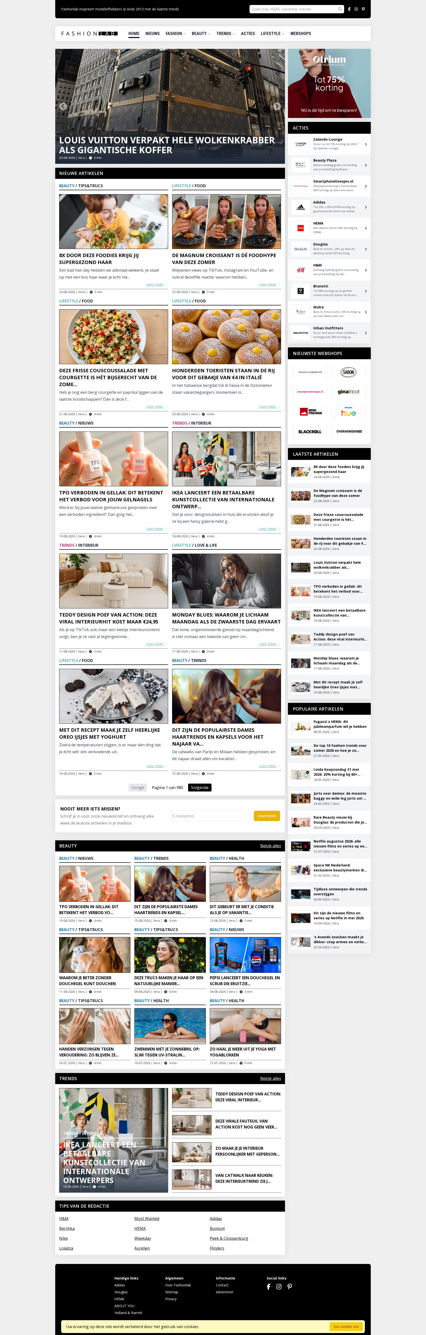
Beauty (200, 33)
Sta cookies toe (346, 1326)
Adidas (216, 1218)
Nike (63, 1238)
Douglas (121, 1292)
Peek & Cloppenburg (229, 1238)
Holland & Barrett (128, 1312)
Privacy (171, 1299)
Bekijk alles (270, 845)
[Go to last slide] (63, 106)
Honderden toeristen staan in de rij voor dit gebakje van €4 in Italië (223, 374)
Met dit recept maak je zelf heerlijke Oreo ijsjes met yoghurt (109, 733)
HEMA (140, 1228)
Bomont (217, 1228)
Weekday (142, 1238)
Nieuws (152, 33)
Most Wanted (146, 1218)
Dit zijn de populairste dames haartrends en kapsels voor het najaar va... (218, 737)
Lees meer (155, 284)
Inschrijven (267, 815)
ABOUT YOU (124, 1305)
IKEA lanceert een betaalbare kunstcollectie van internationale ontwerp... (223, 499)
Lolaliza (66, 1248)
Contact (222, 1285)
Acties (248, 33)
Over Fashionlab (178, 1285)
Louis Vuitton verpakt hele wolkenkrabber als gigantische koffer (167, 145)
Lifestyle (271, 33)
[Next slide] (277, 106)
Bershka (67, 1228)
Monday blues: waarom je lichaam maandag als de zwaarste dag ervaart (226, 618)
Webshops (300, 33)
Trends (224, 33)
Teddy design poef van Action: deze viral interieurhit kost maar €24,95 (108, 618)
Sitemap (171, 1292)
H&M (64, 1218)
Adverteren (224, 1292)
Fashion (174, 33)
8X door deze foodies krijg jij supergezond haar (99, 258)
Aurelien (142, 1248)
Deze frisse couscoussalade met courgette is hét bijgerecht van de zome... (108, 377)
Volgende (200, 787)
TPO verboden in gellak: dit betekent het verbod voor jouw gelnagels (111, 496)
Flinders (217, 1248)
